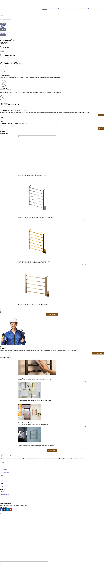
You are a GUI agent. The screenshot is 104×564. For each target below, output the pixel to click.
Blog (96, 8)
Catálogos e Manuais (66, 8)
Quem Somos (90, 8)
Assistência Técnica (82, 8)
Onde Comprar (57, 8)
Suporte (74, 8)
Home (45, 8)
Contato (101, 8)
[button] (52, 310)
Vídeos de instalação (5, 494)
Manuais (2, 491)
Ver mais (84, 177)
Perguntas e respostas (5, 499)
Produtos (50, 8)
